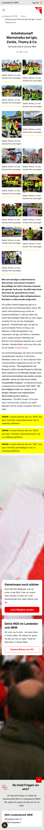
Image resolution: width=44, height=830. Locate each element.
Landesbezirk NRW (10, 2)
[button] (4, 825)
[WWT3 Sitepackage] (38, 10)
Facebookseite (21, 347)
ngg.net (35, 2)
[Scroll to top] (39, 780)
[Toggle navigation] (4, 10)
